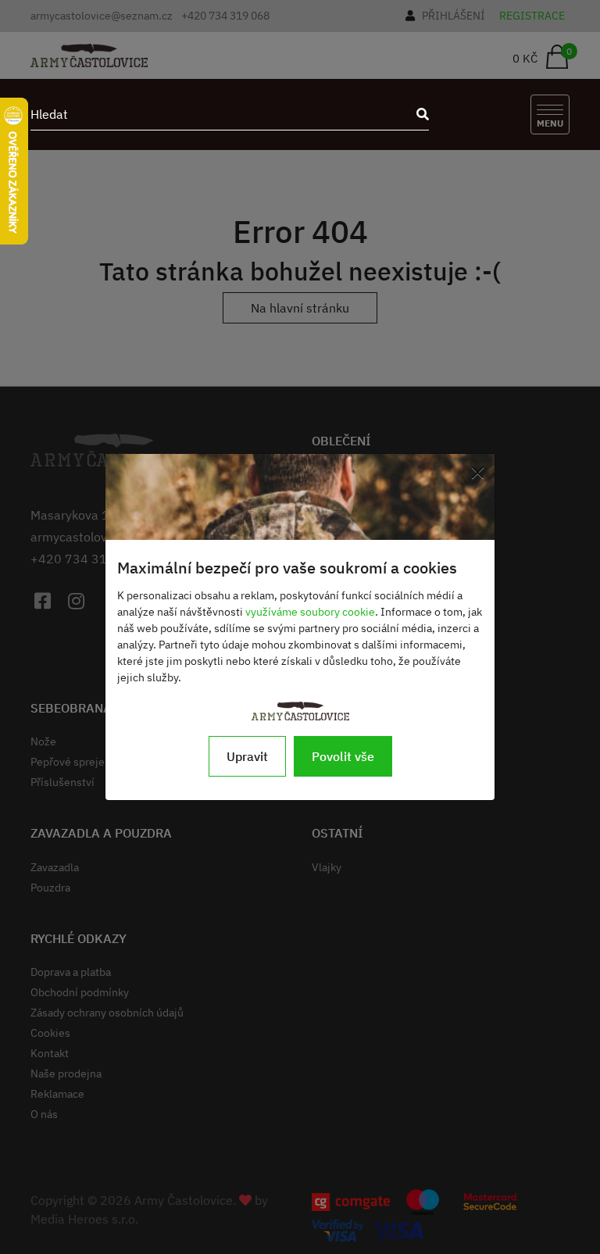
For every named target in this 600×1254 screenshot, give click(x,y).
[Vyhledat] (418, 114)
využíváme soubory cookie (310, 612)
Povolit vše (343, 756)
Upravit (247, 756)
